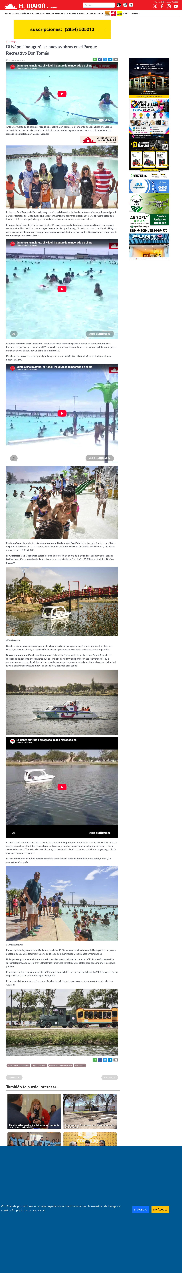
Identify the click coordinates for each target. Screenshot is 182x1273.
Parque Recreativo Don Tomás (60, 1065)
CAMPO (72, 13)
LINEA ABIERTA (61, 13)
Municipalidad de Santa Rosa (18, 1065)
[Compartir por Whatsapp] (95, 59)
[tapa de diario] (125, 5)
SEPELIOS (50, 13)
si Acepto (140, 1209)
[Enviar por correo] (115, 59)
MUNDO (30, 13)
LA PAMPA (16, 13)
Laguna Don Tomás (39, 1065)
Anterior (14, 1077)
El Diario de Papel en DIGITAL (90, 13)
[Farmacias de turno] (131, 5)
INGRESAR (135, 13)
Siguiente (109, 1077)
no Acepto (160, 1209)
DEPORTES (40, 13)
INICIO (8, 13)
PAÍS (24, 13)
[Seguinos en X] (155, 6)
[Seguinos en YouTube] (176, 6)
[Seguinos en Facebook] (162, 6)
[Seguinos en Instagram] (169, 6)
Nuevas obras (80, 1065)
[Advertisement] (149, 38)
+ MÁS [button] (125, 13)
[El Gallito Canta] (119, 5)
